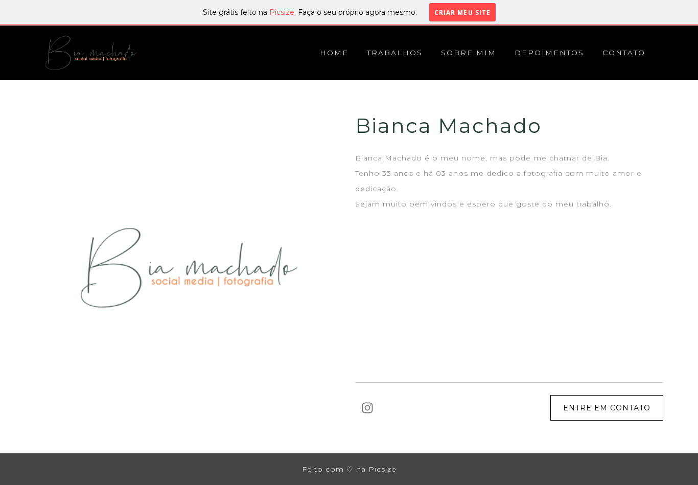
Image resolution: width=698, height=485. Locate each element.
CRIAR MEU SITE (462, 12)
